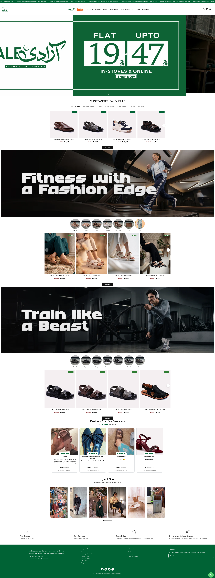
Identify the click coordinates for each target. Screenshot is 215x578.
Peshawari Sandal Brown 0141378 (63, 139)
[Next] (164, 125)
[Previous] (51, 125)
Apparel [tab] (100, 106)
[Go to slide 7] (111, 520)
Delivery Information (87, 554)
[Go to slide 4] (107, 520)
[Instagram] (105, 569)
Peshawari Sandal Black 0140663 (155, 409)
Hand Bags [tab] (141, 106)
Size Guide (84, 560)
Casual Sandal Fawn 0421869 (91, 275)
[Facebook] (102, 569)
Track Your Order (133, 556)
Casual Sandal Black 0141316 (60, 409)
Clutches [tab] (132, 106)
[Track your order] (207, 9)
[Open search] (204, 9)
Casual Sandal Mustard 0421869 (60, 275)
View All (107, 148)
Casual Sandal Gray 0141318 (93, 139)
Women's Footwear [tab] (89, 106)
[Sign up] (211, 555)
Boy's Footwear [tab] (109, 106)
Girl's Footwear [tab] (122, 106)
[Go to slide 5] (109, 520)
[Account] (210, 9)
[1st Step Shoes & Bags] (107, 54)
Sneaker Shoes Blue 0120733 (122, 139)
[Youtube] (109, 569)
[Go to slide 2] (104, 520)
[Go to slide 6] (110, 520)
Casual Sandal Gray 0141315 (123, 409)
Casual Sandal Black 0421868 (155, 275)
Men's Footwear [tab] (75, 106)
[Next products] (168, 250)
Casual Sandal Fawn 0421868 (123, 275)
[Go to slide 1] (103, 520)
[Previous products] (47, 250)
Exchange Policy (133, 554)
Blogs (82, 563)
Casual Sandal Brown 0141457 (151, 139)
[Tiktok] (112, 569)
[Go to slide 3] (106, 520)
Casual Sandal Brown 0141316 (91, 409)
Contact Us (131, 552)
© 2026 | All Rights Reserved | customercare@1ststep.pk (107, 573)
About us (83, 552)
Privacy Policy (85, 556)
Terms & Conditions (86, 558)
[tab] (108, 94)
